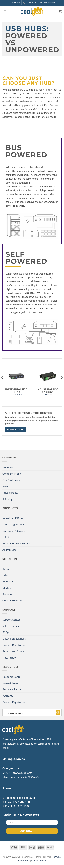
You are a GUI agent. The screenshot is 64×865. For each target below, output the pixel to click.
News (5, 486)
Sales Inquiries (10, 625)
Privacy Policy (10, 492)
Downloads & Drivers (14, 638)
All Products (9, 549)
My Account (50, 2)
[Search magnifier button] (58, 712)
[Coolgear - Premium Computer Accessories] (32, 11)
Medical (6, 587)
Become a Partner (12, 689)
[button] (5, 11)
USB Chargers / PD (13, 524)
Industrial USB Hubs (13, 518)
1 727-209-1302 (20, 805)
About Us (7, 467)
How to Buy (9, 657)
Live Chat (15, 2)
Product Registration (14, 644)
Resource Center (11, 676)
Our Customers (11, 480)
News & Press (10, 683)
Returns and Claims (13, 651)
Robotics (7, 594)
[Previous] (3, 384)
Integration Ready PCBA (16, 543)
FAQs (5, 632)
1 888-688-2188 (26, 797)
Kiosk (5, 568)
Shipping (7, 499)
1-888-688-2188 (33, 2)
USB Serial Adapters (13, 530)
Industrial (7, 581)
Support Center (11, 619)
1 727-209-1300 (21, 801)
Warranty (7, 695)
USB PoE (7, 537)
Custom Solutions (12, 600)
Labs (5, 575)
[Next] (61, 384)
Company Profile (11, 473)
